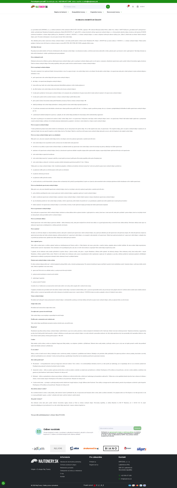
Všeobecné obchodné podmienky (70, 462)
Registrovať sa (93, 464)
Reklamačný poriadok (66, 467)
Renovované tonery (113, 12)
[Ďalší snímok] (144, 449)
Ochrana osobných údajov (68, 464)
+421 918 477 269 (126, 475)
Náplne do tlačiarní (60, 12)
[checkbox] (99, 432)
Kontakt (62, 476)
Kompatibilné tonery (78, 12)
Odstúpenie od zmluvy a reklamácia (71, 470)
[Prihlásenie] (133, 6)
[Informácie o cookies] (3, 483)
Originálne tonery (96, 12)
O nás (62, 473)
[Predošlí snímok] (33, 449)
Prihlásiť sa (92, 462)
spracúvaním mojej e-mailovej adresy (121, 432)
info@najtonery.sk (126, 479)
